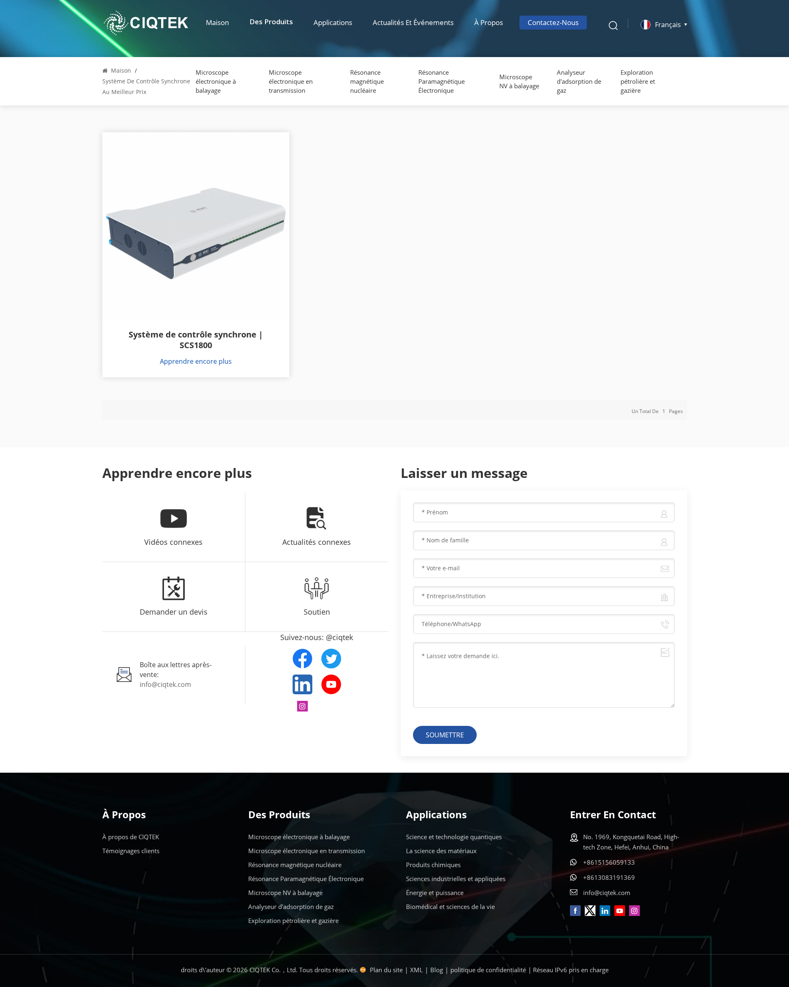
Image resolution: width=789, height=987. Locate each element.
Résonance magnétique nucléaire (367, 81)
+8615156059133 (609, 862)
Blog (436, 970)
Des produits (271, 22)
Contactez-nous (553, 22)
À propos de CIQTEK (130, 837)
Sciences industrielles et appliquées (455, 879)
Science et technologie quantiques (454, 837)
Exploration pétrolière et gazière (638, 81)
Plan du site (386, 970)
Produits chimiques (433, 865)
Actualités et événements (413, 22)
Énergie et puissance (435, 892)
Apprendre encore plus (196, 361)
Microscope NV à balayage (519, 81)
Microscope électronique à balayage (216, 81)
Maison (217, 22)
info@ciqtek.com (165, 684)
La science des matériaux (441, 851)
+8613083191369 (609, 877)
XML (416, 970)
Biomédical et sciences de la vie (450, 906)
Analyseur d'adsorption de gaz (579, 81)
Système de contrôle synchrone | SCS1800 (196, 340)
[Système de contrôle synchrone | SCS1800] (195, 225)
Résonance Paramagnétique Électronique (441, 81)
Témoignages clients (130, 851)
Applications (333, 22)
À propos (488, 22)
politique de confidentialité (488, 970)
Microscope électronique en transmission (291, 81)
